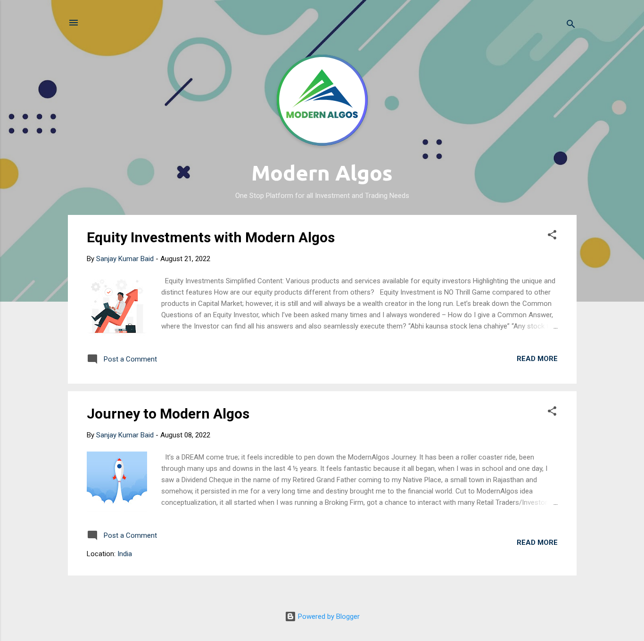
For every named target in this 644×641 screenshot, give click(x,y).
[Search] (571, 25)
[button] (552, 236)
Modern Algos (322, 173)
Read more (537, 358)
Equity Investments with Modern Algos (211, 237)
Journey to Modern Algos (168, 413)
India (124, 554)
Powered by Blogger (328, 616)
